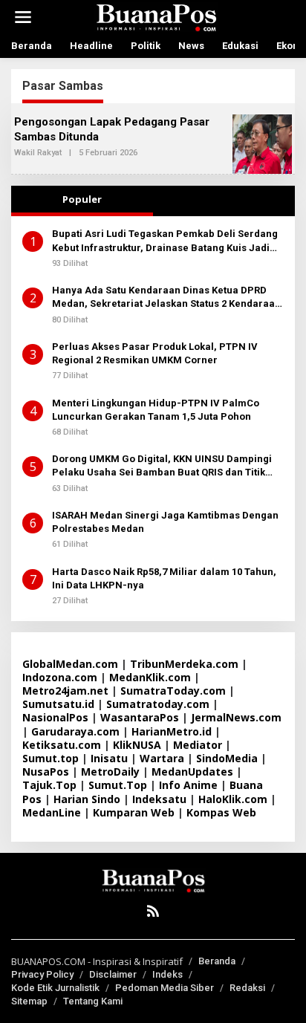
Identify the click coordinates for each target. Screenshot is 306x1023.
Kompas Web (221, 812)
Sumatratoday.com (157, 704)
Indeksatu (159, 799)
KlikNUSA (137, 745)
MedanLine (51, 812)
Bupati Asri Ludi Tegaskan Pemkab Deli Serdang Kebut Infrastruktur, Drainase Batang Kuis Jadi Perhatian (165, 241)
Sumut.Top (117, 785)
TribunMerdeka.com (184, 664)
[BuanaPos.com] (156, 16)
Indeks (167, 974)
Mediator (197, 745)
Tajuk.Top (49, 785)
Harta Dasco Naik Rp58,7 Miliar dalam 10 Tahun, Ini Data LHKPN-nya (164, 578)
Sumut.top (50, 758)
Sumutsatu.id (58, 704)
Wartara (162, 758)
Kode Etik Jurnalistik (55, 987)
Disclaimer (113, 974)
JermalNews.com (236, 717)
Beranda (216, 961)
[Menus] (23, 17)
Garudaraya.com (75, 731)
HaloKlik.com (232, 799)
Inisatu (109, 758)
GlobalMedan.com (70, 664)
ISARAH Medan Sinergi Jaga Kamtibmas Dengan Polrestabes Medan (165, 522)
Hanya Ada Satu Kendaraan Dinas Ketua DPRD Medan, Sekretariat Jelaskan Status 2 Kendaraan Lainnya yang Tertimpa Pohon (166, 298)
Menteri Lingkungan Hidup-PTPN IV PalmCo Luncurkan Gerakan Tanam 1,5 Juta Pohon (155, 409)
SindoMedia (227, 758)
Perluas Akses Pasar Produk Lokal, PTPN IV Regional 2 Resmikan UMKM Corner (155, 353)
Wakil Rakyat (38, 152)
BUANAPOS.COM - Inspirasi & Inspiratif (97, 961)
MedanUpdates (192, 771)
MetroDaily (110, 771)
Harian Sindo (86, 799)
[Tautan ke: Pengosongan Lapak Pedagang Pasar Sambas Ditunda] (262, 143)
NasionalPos (55, 717)
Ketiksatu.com (61, 745)
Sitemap (29, 1001)
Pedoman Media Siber (164, 987)
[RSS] (153, 910)
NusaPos (45, 771)
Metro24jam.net (65, 690)
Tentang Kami (93, 1001)
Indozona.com (59, 677)
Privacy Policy (42, 974)
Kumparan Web (134, 812)
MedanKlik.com (150, 677)
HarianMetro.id (171, 731)
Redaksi (247, 987)
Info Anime (188, 785)
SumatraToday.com (173, 690)
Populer (82, 199)
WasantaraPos (139, 717)
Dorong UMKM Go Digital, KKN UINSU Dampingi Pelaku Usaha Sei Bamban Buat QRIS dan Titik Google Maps (162, 466)
